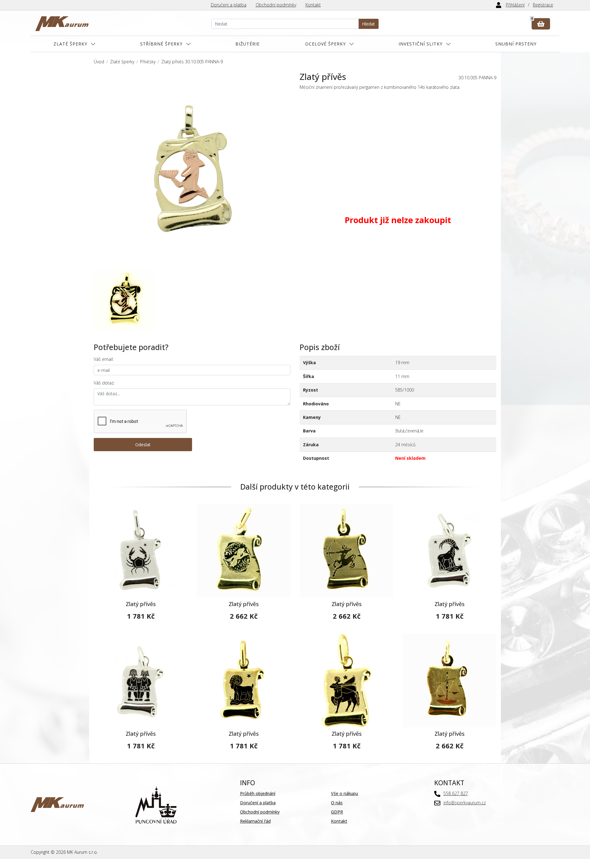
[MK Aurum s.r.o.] (57, 804)
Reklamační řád (255, 821)
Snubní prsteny (516, 44)
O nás (337, 803)
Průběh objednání (257, 793)
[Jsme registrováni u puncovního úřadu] (156, 804)
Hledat (368, 24)
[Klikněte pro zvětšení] (192, 170)
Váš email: (104, 359)
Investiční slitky (420, 44)
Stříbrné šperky (161, 44)
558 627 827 (455, 793)
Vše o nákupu (344, 793)
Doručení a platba (228, 5)
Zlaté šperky (70, 44)
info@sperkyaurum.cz (464, 803)
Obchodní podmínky (276, 5)
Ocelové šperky (325, 44)
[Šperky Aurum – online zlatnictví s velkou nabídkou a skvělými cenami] (61, 24)
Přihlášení (515, 5)
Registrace (543, 5)
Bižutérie (247, 44)
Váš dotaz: (104, 383)
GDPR (337, 812)
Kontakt (313, 5)
